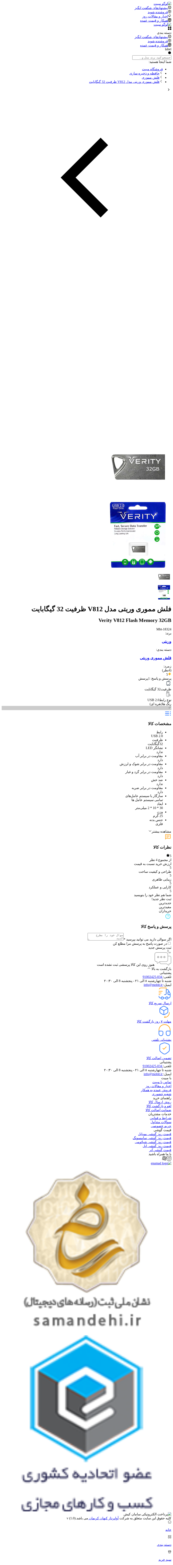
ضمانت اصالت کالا (158, 1110)
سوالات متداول (160, 1122)
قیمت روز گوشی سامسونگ (152, 1138)
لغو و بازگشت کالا (158, 1106)
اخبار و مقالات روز (158, 1086)
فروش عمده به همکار (156, 1090)
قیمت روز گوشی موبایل (154, 1134)
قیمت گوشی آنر (160, 1150)
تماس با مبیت (161, 1082)
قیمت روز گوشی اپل (157, 1146)
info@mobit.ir (153, 985)
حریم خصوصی (161, 1126)
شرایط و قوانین (160, 1118)
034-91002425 (153, 977)
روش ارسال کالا (160, 1102)
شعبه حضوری (161, 1094)
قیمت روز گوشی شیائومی (153, 1142)
